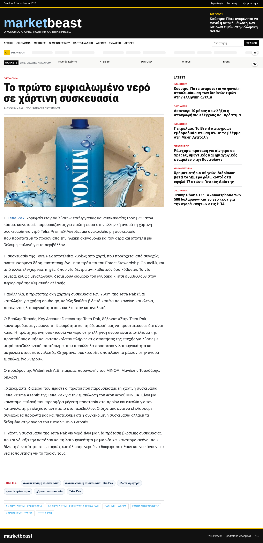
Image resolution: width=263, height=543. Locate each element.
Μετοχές (40, 43)
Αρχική (8, 43)
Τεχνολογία (217, 3)
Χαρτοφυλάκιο (83, 43)
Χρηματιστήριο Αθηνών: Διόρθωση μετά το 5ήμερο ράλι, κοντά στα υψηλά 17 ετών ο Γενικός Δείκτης (204, 177)
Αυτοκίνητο (233, 3)
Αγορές (129, 43)
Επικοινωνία (214, 535)
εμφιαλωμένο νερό (18, 491)
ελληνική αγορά (130, 483)
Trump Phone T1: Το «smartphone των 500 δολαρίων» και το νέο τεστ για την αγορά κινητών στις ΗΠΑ (207, 199)
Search (251, 43)
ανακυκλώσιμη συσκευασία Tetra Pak (89, 483)
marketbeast (18, 536)
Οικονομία (23, 43)
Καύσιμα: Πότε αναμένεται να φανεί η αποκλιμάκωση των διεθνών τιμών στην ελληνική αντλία (207, 92)
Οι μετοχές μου (59, 43)
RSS (256, 535)
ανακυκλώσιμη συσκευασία (41, 483)
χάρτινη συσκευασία (49, 491)
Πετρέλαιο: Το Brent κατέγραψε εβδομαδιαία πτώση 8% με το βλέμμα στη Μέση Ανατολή (207, 132)
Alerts (101, 43)
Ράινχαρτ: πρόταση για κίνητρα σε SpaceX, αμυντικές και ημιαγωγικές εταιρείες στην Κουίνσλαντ (205, 154)
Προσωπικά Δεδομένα (238, 535)
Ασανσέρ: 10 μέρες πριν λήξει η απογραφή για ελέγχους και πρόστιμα (207, 113)
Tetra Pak (16, 218)
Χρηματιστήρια (251, 3)
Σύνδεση (115, 43)
